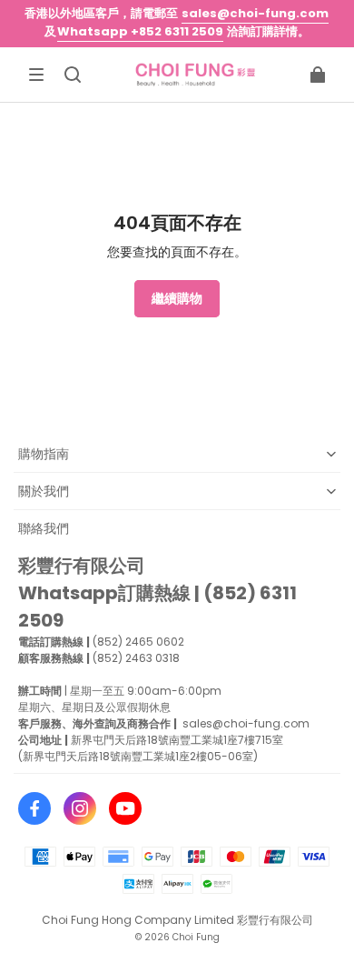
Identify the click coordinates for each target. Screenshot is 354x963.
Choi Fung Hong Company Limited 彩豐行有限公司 (177, 920)
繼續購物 (177, 298)
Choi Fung (196, 937)
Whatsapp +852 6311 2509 (140, 31)
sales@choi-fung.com (255, 13)
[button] (36, 74)
